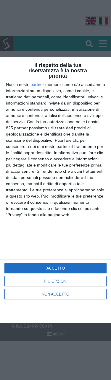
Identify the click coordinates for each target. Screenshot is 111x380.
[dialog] (55, 190)
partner (37, 84)
